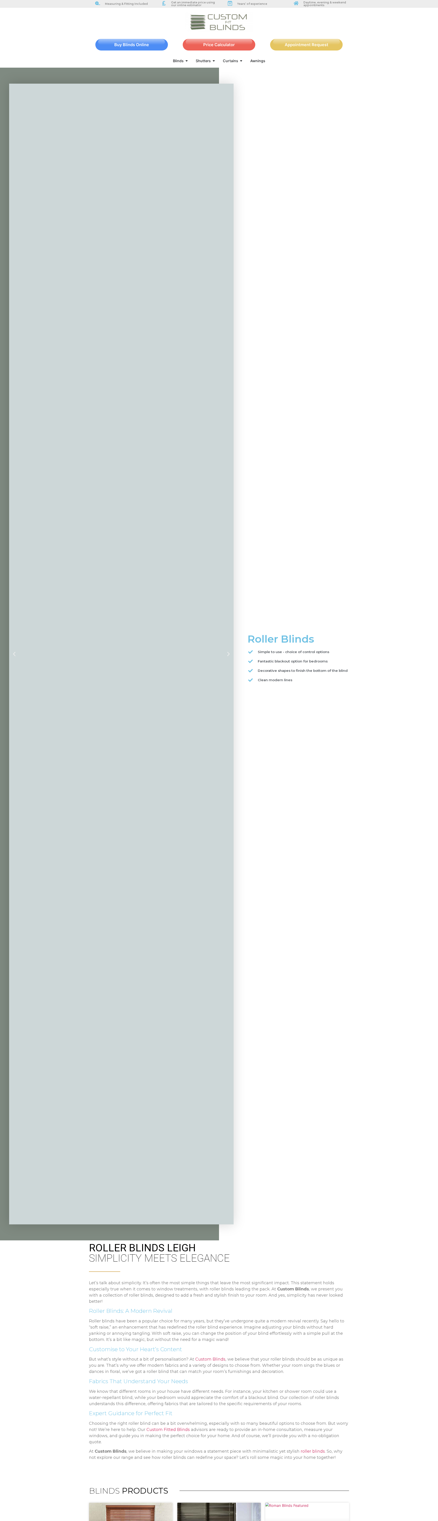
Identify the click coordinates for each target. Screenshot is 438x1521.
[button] (14, 654)
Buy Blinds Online (131, 44)
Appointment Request (306, 44)
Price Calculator (219, 44)
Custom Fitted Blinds (168, 1429)
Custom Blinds (210, 1359)
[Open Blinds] (186, 61)
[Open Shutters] (214, 61)
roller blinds (313, 1451)
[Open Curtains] (241, 61)
